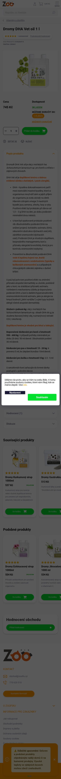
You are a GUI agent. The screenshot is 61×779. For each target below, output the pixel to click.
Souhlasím (42, 397)
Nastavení (15, 392)
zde (25, 384)
